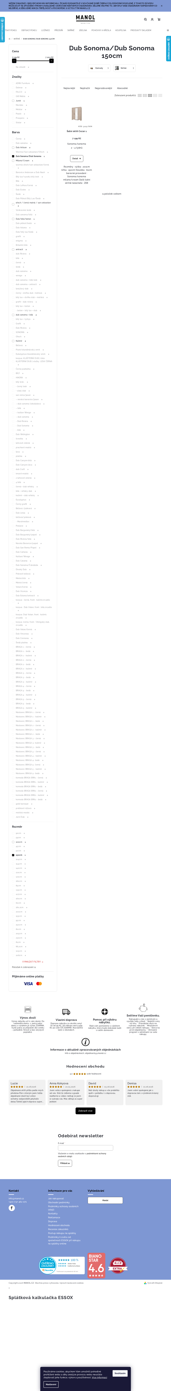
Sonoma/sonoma (76, 144)
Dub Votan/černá (26, 629)
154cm (21, 864)
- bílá (20, 430)
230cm (21, 938)
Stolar (20, 122)
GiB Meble (22, 96)
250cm (21, 925)
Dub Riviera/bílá (25, 539)
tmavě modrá (24, 474)
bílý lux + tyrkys (25, 319)
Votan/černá (23, 587)
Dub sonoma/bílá (26, 215)
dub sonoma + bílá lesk (28, 280)
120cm (21, 877)
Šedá (20, 194)
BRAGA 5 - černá (25, 699)
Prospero (22, 118)
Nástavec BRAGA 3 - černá (30, 738)
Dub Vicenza (23, 591)
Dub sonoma (23, 143)
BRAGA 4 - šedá (25, 690)
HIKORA (21, 378)
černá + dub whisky (27, 487)
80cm (20, 929)
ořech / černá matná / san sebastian (33, 204)
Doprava (52, 1221)
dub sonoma (23, 271)
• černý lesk (23, 386)
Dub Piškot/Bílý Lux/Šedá (30, 198)
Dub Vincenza (24, 634)
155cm (21, 916)
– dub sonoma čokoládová (30, 404)
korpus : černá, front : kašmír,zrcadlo (33, 601)
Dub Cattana (23, 552)
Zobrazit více (85, 1111)
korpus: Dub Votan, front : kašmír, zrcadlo (31, 616)
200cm (21, 912)
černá (20, 262)
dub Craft (22, 469)
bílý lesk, (22, 382)
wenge (21, 275)
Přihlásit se (65, 1163)
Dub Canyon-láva (26, 465)
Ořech (20, 336)
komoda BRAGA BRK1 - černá (31, 778)
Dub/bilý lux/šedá (26, 232)
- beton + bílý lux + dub (28, 310)
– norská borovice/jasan (29, 399)
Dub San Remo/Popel (28, 548)
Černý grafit (23, 504)
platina (21, 456)
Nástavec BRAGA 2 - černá (30, 725)
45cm (20, 846)
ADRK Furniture (25, 83)
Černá (20, 139)
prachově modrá (25, 447)
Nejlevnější (69, 88)
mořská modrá (24, 813)
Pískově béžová (25, 574)
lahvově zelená (25, 443)
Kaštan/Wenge (25, 556)
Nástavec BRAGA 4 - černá (30, 751)
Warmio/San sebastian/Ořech (32, 152)
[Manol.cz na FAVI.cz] (118, 1265)
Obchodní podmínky (59, 1202)
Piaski (20, 114)
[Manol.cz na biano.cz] (96, 1265)
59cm (20, 837)
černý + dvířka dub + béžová (31, 293)
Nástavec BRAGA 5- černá (30, 765)
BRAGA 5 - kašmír (26, 708)
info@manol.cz (16, 1198)
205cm (21, 933)
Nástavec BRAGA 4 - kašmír (31, 756)
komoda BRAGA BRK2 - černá (31, 791)
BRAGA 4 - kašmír (26, 695)
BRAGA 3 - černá (25, 673)
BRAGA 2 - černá (25, 660)
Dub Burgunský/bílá (27, 530)
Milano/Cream (24, 160)
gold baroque (24, 804)
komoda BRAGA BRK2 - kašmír (32, 795)
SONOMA (22, 332)
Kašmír (21, 341)
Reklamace (54, 1217)
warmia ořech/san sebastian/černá (32, 166)
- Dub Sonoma (24, 426)
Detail (75, 158)
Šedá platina (23, 642)
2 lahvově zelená (25, 478)
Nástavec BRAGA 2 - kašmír (30, 730)
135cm (21, 890)
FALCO (21, 92)
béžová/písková (25, 517)
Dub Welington (24, 434)
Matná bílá (22, 578)
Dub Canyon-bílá (25, 460)
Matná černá (23, 583)
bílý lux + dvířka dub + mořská (31, 297)
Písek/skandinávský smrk (30, 350)
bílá (19, 258)
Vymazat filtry (31, 961)
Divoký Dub (23, 569)
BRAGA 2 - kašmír (26, 669)
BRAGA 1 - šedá (25, 651)
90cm (20, 833)
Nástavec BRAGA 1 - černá (30, 712)
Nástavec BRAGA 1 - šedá (30, 721)
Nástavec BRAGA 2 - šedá (30, 734)
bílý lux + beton (25, 306)
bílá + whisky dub (26, 491)
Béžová (21, 345)
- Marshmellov (24, 521)
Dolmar (21, 88)
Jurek (20, 101)
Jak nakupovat (56, 1198)
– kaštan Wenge (25, 412)
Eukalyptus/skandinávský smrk (32, 354)
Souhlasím (120, 1373)
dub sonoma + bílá (26, 315)
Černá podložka (25, 369)
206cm (21, 955)
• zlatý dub (23, 391)
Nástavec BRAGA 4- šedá (29, 760)
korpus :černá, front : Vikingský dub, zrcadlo (33, 623)
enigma (21, 241)
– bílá (20, 408)
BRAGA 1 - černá (25, 647)
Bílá (19, 181)
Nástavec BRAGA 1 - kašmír (30, 717)
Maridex (21, 105)
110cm (20, 872)
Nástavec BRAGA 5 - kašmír (31, 769)
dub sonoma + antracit (28, 284)
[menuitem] (9, 30)
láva (20, 452)
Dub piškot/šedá (25, 223)
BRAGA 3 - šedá (25, 677)
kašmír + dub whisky (27, 495)
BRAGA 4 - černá (25, 686)
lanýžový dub (24, 289)
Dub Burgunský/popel (28, 535)
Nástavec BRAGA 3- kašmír (30, 743)
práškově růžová (25, 808)
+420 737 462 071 (18, 1202)
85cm (20, 886)
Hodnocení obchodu (85, 1066)
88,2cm (21, 946)
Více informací (99, 1377)
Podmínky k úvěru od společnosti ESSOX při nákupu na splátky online (64, 1240)
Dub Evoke (23, 190)
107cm (21, 894)
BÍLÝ (19, 373)
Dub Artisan (23, 147)
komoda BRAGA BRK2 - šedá (31, 799)
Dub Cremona (24, 638)
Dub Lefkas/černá (26, 185)
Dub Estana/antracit (27, 595)
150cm (21, 855)
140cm (21, 868)
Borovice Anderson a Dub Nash (32, 172)
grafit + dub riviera (26, 302)
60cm (20, 903)
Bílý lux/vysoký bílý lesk (29, 177)
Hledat (105, 1200)
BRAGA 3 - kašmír (26, 682)
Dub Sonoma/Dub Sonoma (30, 156)
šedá (20, 267)
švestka (21, 439)
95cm (20, 920)
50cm (20, 851)
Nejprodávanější (103, 88)
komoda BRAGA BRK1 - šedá (31, 786)
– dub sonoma (24, 417)
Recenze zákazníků (58, 1229)
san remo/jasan (25, 395)
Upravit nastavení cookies (72, 1283)
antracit (21, 249)
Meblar (21, 109)
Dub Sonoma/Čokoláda (29, 565)
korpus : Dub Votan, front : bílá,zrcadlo (34, 608)
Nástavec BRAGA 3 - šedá (30, 747)
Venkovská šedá (25, 210)
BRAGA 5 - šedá (25, 704)
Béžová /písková (25, 508)
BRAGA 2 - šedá (25, 664)
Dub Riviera (23, 328)
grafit (20, 236)
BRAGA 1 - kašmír (26, 655)
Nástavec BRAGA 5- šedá (29, 773)
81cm (20, 942)
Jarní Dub (22, 817)
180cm (21, 881)
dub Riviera (23, 254)
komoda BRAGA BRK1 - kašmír (32, 782)
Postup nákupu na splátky (62, 1233)
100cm (21, 842)
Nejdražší (85, 88)
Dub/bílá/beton (25, 219)
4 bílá (20, 482)
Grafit (20, 323)
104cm (21, 859)
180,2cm (21, 907)
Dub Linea (22, 513)
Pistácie (21, 526)
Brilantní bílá (23, 245)
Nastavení (51, 1384)
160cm (21, 899)
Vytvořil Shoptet (154, 1283)
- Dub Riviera (24, 421)
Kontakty (53, 1213)
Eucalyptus (23, 500)
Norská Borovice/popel (28, 543)
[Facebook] (12, 1208)
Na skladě (22, 67)
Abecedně (122, 88)
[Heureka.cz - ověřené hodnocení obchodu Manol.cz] (62, 1265)
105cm (21, 951)
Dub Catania (23, 561)
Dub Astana (23, 228)
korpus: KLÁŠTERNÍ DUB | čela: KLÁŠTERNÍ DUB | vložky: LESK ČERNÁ (34, 361)
